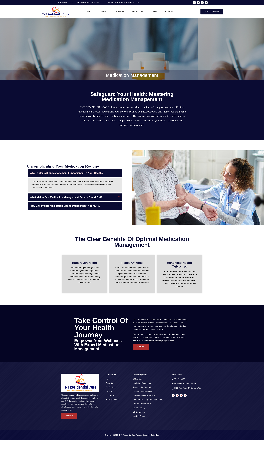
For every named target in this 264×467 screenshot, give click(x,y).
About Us (102, 11)
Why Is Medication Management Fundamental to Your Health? (66, 173)
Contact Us (169, 11)
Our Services (119, 11)
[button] (75, 173)
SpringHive (155, 435)
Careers (154, 11)
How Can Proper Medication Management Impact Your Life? (65, 205)
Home (89, 11)
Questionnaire (137, 11)
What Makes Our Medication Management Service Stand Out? (66, 197)
